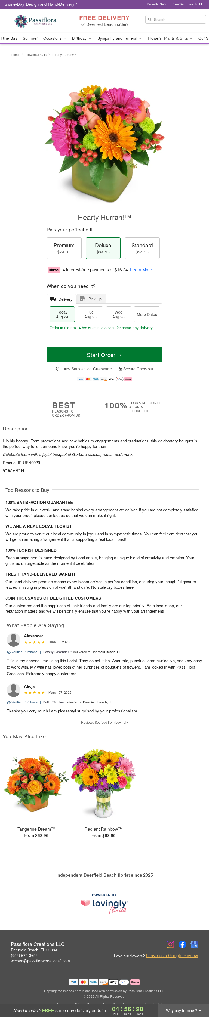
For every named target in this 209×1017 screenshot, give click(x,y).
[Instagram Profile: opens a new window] (170, 944)
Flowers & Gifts (36, 54)
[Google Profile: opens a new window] (194, 944)
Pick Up (95, 299)
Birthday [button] (80, 38)
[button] (195, 994)
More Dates (147, 314)
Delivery (65, 299)
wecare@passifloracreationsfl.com (40, 960)
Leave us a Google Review (172, 956)
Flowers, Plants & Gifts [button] (168, 38)
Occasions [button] (53, 38)
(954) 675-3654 (24, 955)
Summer (30, 38)
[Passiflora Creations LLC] (36, 21)
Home (15, 54)
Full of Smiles (53, 702)
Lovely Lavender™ (57, 651)
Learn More (141, 269)
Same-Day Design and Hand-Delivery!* (41, 4)
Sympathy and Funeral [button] (118, 38)
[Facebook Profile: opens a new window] (182, 944)
